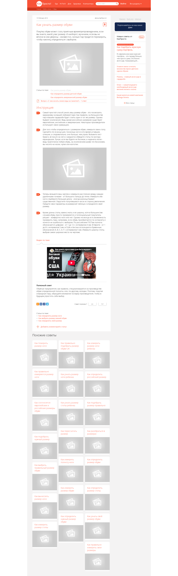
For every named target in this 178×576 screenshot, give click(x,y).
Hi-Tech (63, 4)
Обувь (55, 9)
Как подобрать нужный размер (42, 438)
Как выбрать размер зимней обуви (53, 318)
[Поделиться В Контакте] (41, 304)
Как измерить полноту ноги (67, 461)
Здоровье (77, 4)
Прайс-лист (130, 19)
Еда (56, 4)
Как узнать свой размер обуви (94, 517)
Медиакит (122, 19)
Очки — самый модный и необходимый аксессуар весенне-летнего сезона (127, 87)
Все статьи (130, 103)
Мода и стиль (47, 9)
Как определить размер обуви (94, 461)
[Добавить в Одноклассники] (37, 304)
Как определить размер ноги (50, 316)
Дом (69, 4)
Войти (123, 3)
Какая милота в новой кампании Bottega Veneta (130, 96)
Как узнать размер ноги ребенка (69, 375)
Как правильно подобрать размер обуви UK (70, 346)
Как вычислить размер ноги (42, 497)
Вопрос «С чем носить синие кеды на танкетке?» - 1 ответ (64, 101)
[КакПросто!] (43, 3)
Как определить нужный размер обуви (68, 519)
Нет (102, 304)
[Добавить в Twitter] (47, 304)
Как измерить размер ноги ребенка (93, 346)
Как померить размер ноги (41, 344)
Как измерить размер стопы (41, 526)
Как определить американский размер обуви (69, 97)
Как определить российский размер (96, 375)
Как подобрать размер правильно (96, 404)
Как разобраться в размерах (96, 432)
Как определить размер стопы (94, 489)
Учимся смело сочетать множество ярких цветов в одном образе (127, 68)
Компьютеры (88, 4)
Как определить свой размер (50, 321)
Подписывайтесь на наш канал (130, 26)
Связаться (138, 19)
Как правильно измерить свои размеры (94, 547)
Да (92, 304)
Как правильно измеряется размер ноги (44, 374)
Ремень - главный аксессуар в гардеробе (129, 78)
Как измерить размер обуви (67, 489)
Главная (39, 9)
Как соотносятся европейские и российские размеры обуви (45, 406)
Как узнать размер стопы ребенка (69, 404)
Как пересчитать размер (69, 432)
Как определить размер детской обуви (66, 94)
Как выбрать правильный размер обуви (44, 468)
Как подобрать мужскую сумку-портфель (129, 48)
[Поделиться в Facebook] (44, 304)
